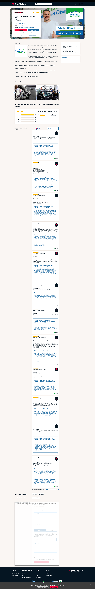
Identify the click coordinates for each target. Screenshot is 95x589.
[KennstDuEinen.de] (19, 4)
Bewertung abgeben (32, 35)
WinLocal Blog (48, 573)
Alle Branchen (69, 4)
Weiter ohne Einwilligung (43, 587)
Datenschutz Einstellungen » (37, 506)
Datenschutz (24, 570)
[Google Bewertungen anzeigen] (39, 128)
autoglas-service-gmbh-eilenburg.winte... (26, 27)
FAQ (23, 575)
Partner (37, 573)
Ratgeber (76, 4)
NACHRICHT (34, 30)
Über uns (37, 570)
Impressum (48, 570)
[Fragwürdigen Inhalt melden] (57, 158)
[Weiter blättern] (59, 92)
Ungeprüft (55, 111)
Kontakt (37, 575)
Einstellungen (30, 570)
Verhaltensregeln (25, 573)
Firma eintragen (15, 575)
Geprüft (56, 158)
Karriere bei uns (49, 575)
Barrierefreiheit (38, 577)
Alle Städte (62, 4)
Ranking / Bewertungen (26, 577)
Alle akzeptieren (54, 587)
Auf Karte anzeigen (18, 21)
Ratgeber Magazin (15, 573)
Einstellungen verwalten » (58, 585)
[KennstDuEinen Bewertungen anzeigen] (36, 128)
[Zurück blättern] (14, 92)
